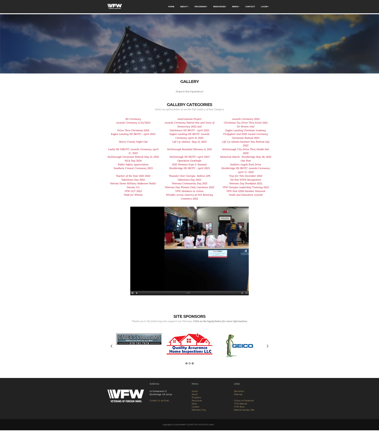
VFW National (240, 404)
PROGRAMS (200, 6)
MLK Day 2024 (133, 160)
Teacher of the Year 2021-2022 (133, 176)
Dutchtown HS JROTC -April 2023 (189, 130)
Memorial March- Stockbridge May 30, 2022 (245, 156)
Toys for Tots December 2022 (245, 176)
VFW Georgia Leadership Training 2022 (246, 187)
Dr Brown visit (245, 126)
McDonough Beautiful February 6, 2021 (189, 149)
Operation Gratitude (189, 160)
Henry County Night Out (133, 141)
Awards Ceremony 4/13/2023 (133, 122)
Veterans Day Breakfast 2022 (245, 183)
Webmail (238, 394)
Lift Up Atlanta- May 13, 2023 (189, 141)
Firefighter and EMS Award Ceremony (245, 134)
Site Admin (239, 391)
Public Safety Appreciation (133, 164)
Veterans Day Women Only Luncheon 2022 (189, 187)
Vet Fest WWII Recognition (245, 179)
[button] (111, 346)
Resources (197, 400)
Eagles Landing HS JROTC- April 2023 (133, 134)
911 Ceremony (133, 119)
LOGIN (264, 6)
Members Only (199, 410)
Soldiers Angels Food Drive (245, 164)
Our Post (246, 160)
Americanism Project (189, 119)
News (194, 404)
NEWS (235, 6)
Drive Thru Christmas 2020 (133, 130)
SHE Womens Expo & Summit (189, 164)
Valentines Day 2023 (189, 179)
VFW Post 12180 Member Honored (245, 191)
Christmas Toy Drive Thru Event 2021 (246, 122)
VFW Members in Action (189, 191)
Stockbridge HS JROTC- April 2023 (189, 168)
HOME (171, 6)
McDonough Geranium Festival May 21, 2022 (133, 156)
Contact (195, 407)
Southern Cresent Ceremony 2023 (133, 168)
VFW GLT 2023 (133, 191)
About (194, 394)
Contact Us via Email (159, 400)
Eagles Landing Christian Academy (245, 130)
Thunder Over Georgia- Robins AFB (189, 176)
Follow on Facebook (244, 400)
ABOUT (183, 6)
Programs (196, 397)
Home (195, 391)
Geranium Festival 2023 (245, 138)
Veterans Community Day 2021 (189, 183)
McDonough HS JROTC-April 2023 (189, 156)
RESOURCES (219, 6)
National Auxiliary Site (244, 410)
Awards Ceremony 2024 (246, 119)
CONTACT (250, 6)
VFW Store (239, 407)
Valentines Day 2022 (133, 179)
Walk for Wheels (133, 194)
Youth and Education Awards (246, 194)
